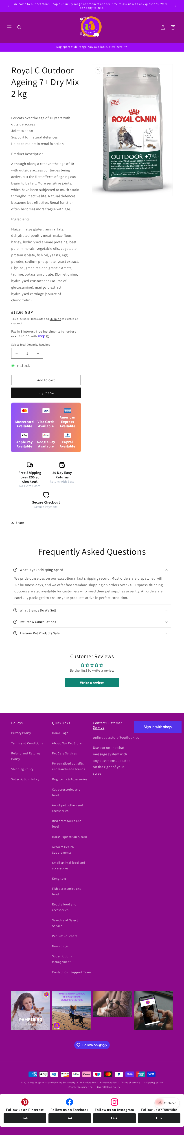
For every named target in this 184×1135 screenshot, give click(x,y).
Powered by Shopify (63, 1082)
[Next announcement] (175, 6)
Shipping (55, 318)
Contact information (80, 1087)
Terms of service (130, 1082)
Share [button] (20, 523)
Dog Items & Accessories (69, 779)
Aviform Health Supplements (63, 850)
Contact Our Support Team (71, 972)
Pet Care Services (64, 753)
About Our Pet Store (66, 743)
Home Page (60, 733)
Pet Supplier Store (41, 1082)
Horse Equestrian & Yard (69, 837)
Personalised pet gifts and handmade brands (68, 766)
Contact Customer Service (107, 725)
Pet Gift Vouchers (64, 936)
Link (25, 1118)
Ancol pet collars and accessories (67, 808)
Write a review (92, 682)
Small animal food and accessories (68, 865)
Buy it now (46, 393)
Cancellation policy (108, 1087)
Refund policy (88, 1082)
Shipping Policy (22, 769)
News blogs (60, 946)
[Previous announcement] (9, 6)
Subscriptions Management (62, 959)
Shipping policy (153, 1082)
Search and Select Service (65, 923)
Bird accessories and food (67, 823)
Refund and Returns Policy (25, 756)
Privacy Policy (21, 733)
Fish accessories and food (67, 891)
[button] (9, 27)
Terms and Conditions (27, 743)
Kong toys (59, 878)
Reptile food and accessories (64, 907)
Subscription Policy (25, 779)
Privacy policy (108, 1082)
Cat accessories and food (66, 792)
